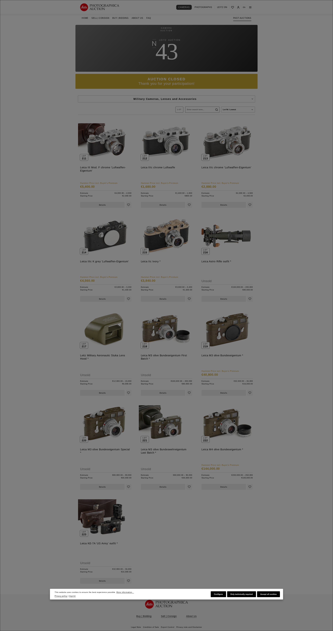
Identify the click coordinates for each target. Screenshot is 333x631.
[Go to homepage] (99, 7)
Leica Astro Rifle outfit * (216, 261)
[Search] (216, 110)
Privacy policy (61, 596)
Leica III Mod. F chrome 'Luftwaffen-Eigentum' (103, 169)
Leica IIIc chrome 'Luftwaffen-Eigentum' (226, 167)
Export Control (167, 627)
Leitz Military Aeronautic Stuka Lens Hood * (102, 357)
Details (102, 205)
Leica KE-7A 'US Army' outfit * (99, 543)
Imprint (72, 596)
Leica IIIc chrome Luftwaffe (158, 167)
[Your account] (238, 7)
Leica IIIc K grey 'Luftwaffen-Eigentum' (104, 261)
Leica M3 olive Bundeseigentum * (222, 355)
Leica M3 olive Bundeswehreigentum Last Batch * (164, 451)
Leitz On (222, 7)
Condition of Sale (151, 627)
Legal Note (136, 627)
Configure (218, 594)
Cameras (184, 7)
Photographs (203, 7)
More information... (125, 592)
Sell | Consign (169, 616)
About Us (191, 616)
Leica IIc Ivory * (151, 261)
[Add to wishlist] (129, 205)
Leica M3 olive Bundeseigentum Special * (105, 451)
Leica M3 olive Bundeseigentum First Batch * (164, 357)
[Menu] (250, 7)
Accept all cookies (268, 594)
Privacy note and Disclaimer (189, 627)
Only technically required (241, 594)
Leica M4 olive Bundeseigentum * (222, 449)
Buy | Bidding (143, 616)
